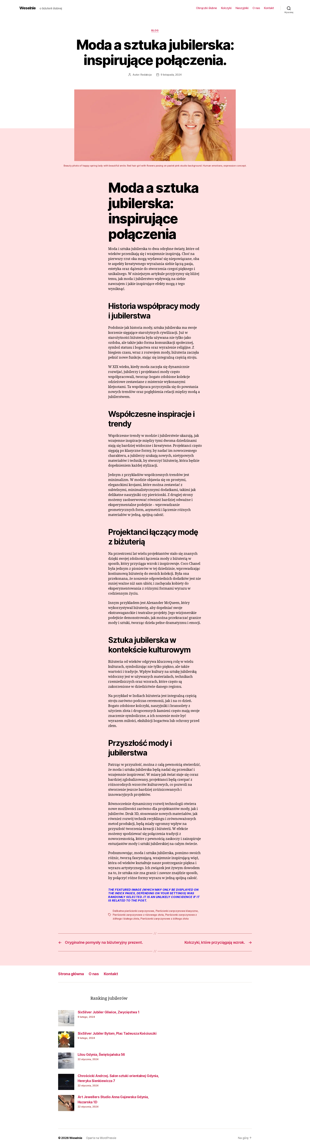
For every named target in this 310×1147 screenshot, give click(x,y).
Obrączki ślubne (206, 8)
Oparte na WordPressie (101, 1138)
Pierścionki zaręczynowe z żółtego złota (164, 918)
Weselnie (27, 8)
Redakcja (145, 74)
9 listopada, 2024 (171, 74)
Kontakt (269, 8)
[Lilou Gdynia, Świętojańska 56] (66, 1061)
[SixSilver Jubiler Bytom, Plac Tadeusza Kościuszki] (66, 1039)
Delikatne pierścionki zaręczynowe (133, 910)
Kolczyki (226, 8)
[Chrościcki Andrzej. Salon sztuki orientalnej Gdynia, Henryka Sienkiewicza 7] (66, 1082)
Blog (155, 30)
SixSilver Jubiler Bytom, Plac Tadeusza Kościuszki (117, 1033)
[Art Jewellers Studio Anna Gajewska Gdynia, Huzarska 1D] (66, 1103)
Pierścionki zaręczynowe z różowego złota (138, 914)
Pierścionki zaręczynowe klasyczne (177, 910)
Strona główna (71, 973)
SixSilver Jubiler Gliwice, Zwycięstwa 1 (109, 1012)
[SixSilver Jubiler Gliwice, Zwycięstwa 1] (66, 1018)
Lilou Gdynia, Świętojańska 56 (101, 1055)
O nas (256, 8)
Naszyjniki (242, 8)
